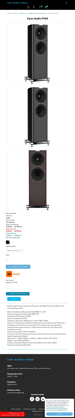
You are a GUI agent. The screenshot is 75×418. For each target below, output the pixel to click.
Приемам (59, 414)
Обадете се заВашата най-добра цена (10, 414)
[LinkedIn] (43, 399)
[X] (37, 399)
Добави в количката (19, 266)
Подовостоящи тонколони (37, 13)
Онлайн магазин (16, 409)
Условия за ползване (29, 409)
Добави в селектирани (19, 293)
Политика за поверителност (55, 407)
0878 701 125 (12, 384)
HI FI (15, 13)
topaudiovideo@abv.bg (15, 393)
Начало (9, 13)
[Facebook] (32, 399)
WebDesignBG (37, 414)
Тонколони (22, 13)
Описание (14, 299)
